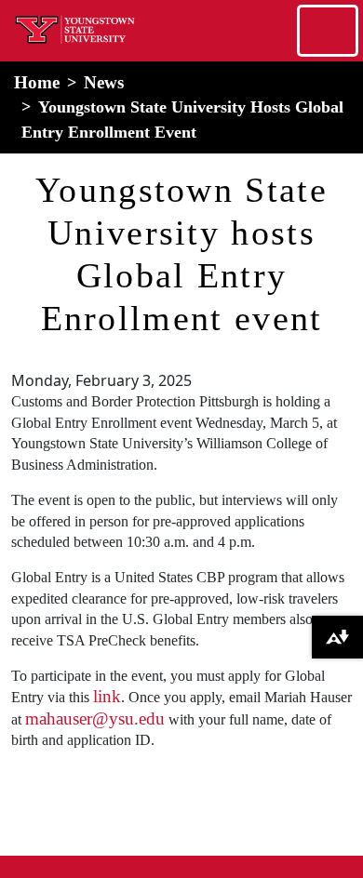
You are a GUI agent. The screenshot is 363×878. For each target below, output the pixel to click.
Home (37, 82)
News (104, 82)
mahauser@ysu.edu (95, 718)
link (107, 696)
